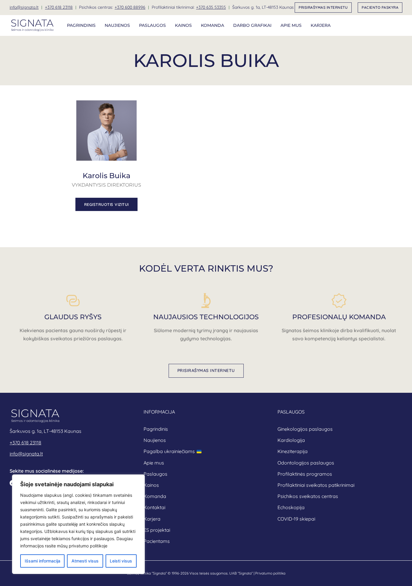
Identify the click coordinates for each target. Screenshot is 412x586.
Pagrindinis (81, 25)
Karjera (321, 25)
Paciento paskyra (380, 7)
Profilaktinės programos (304, 474)
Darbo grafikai (252, 25)
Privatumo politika (270, 573)
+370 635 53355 (211, 7)
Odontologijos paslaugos (305, 463)
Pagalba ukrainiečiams (169, 451)
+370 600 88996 (130, 7)
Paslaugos (152, 25)
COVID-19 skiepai (296, 519)
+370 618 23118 (59, 7)
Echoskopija (291, 507)
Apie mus (291, 25)
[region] (78, 524)
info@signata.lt (24, 7)
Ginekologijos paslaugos (305, 429)
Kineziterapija (292, 451)
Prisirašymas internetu (323, 7)
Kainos (183, 25)
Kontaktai (154, 507)
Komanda (212, 25)
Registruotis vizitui (106, 204)
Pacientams (157, 541)
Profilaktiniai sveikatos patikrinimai (315, 485)
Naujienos (117, 25)
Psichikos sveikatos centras (307, 496)
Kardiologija (291, 440)
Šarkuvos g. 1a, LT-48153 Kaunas (263, 7)
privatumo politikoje (88, 545)
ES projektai (157, 530)
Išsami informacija (42, 560)
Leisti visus (121, 560)
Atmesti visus (85, 560)
